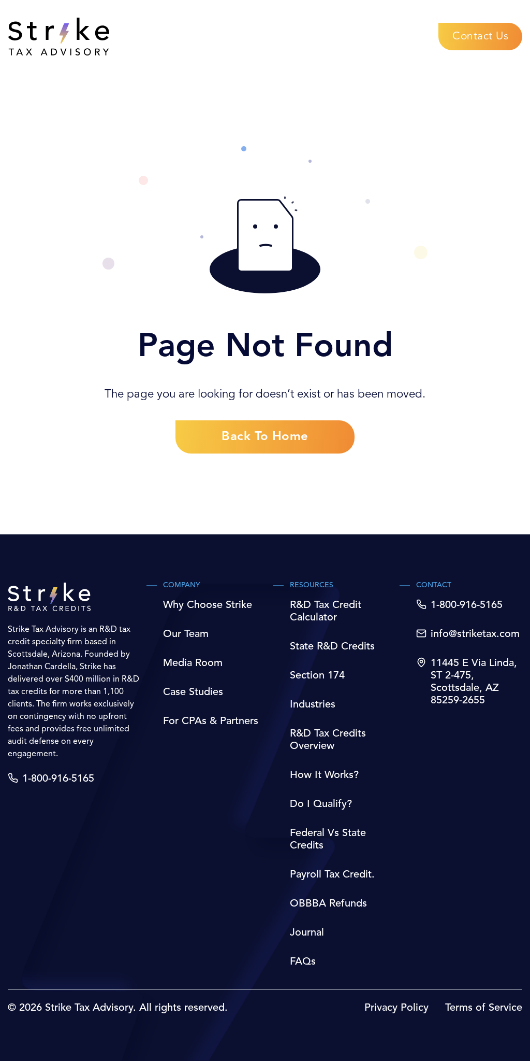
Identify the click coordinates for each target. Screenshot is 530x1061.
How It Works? (324, 775)
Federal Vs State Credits (328, 839)
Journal (307, 933)
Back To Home (265, 437)
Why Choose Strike (207, 605)
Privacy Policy (396, 1008)
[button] (480, 36)
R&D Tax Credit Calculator (325, 611)
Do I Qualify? (321, 804)
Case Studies (193, 692)
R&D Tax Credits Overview (328, 740)
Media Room (193, 663)
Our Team (186, 634)
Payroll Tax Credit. (332, 875)
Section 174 (317, 676)
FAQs (303, 962)
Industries (312, 705)
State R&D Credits (332, 647)
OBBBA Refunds (328, 904)
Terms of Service (483, 1008)
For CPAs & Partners (210, 721)
